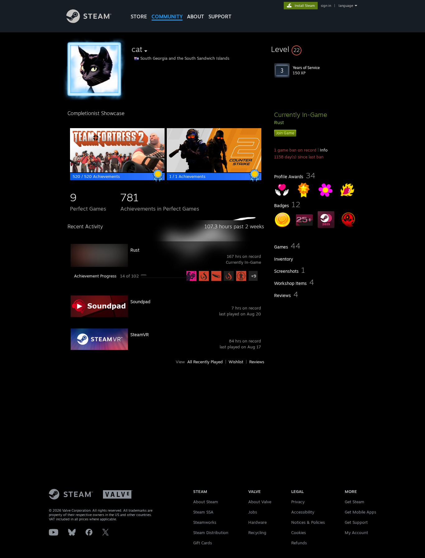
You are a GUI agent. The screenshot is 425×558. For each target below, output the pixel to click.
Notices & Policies (308, 522)
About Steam (205, 501)
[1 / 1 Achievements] (214, 170)
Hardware (257, 522)
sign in (326, 5)
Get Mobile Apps (360, 511)
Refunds (299, 542)
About (195, 16)
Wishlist (236, 361)
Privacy (298, 501)
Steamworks (204, 522)
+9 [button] (253, 275)
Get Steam (354, 501)
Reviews (256, 361)
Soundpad (140, 301)
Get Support (356, 522)
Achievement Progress (95, 275)
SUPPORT (219, 16)
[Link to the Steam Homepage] (88, 21)
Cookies (298, 532)
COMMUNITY (167, 16)
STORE (139, 16)
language (346, 5)
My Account (356, 532)
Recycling (257, 532)
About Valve (259, 501)
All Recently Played (205, 361)
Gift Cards (202, 542)
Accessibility (302, 511)
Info (324, 149)
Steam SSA (203, 511)
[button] (316, 49)
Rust (134, 250)
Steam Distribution (210, 532)
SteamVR (139, 334)
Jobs (252, 511)
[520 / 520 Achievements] (117, 170)
